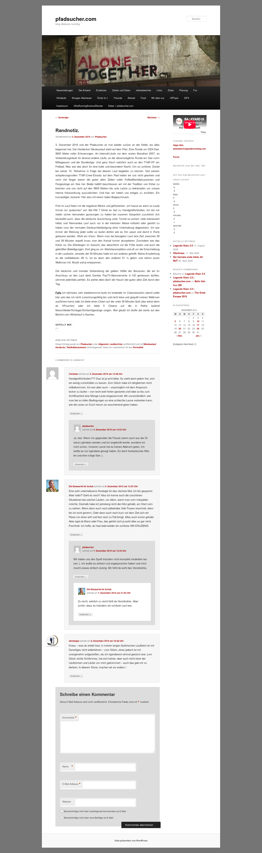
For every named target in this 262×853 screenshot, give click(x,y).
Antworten (76, 413)
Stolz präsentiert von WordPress (131, 840)
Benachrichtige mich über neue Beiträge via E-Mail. (89, 817)
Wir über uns (157, 98)
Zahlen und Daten (121, 90)
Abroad (131, 98)
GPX (186, 98)
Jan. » (199, 335)
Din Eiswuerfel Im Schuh (81, 486)
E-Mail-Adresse (71, 784)
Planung (183, 90)
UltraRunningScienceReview (88, 105)
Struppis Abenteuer (82, 98)
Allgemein (103, 344)
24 (198, 328)
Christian (73, 373)
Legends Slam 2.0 (183, 245)
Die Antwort (85, 90)
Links (159, 90)
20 (180, 328)
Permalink (138, 347)
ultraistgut (74, 640)
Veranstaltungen (64, 90)
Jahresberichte (143, 90)
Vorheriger (62, 117)
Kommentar (69, 717)
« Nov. (179, 335)
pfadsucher (88, 426)
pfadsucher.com (75, 18)
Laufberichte (116, 344)
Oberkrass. (179, 253)
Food (143, 98)
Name (67, 766)
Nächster (153, 117)
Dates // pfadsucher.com (120, 105)
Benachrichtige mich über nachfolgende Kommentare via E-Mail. (95, 811)
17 (198, 325)
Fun (195, 90)
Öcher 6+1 (102, 98)
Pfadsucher (101, 136)
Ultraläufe (61, 98)
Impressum (62, 105)
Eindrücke (101, 90)
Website (66, 801)
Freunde (118, 98)
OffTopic (174, 98)
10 (198, 321)
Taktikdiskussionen (76, 347)
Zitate (171, 90)
